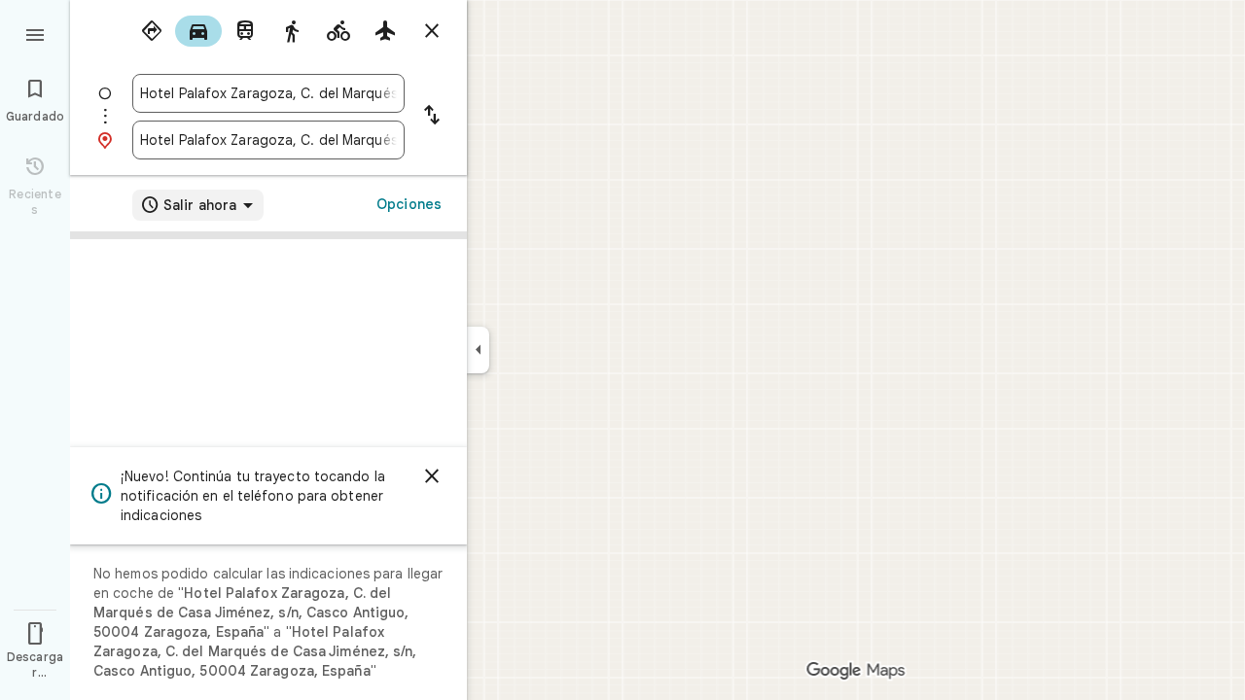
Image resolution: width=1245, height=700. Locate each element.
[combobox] (268, 93)
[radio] (151, 31)
